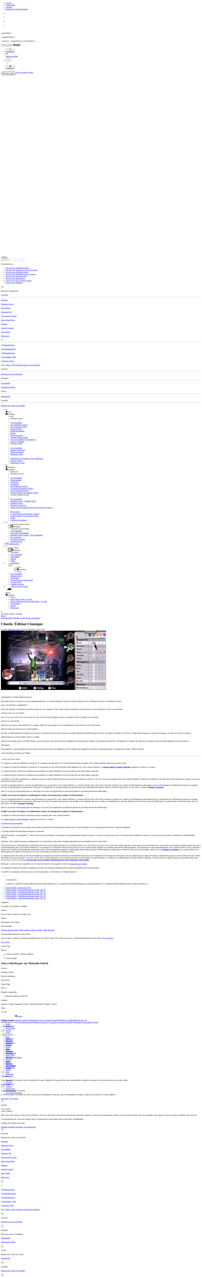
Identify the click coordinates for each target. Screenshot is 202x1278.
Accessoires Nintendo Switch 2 (21, 489)
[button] (103, 412)
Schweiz (9, 1082)
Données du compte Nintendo (17, 9)
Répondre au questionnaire (26, 1127)
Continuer (10, 1084)
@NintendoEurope (8, 353)
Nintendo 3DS (6, 312)
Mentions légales (26, 1022)
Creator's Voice (16, 582)
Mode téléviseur (49, 930)
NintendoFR (5, 383)
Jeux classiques (16, 537)
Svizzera (9, 1087)
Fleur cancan (15, 512)
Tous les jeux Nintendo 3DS (16, 276)
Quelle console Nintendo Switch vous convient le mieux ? (31, 508)
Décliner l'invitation (8, 1127)
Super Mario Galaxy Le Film (21, 599)
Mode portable (24, 930)
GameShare (14, 484)
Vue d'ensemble (16, 423)
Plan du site (14, 608)
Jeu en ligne (5, 942)
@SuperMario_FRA (8, 357)
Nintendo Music (16, 541)
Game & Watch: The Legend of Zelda (24, 516)
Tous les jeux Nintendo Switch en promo (21, 274)
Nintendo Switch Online (78, 864)
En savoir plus (108, 938)
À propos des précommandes (11, 823)
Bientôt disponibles (17, 431)
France (8, 1033)
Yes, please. (14, 1099)
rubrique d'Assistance (171, 850)
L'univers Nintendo (17, 442)
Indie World (14, 578)
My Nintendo (15, 604)
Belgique (9, 1041)
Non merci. (5, 1099)
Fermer (3, 1084)
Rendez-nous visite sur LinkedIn (13, 406)
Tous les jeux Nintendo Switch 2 (18, 268)
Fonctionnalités (16, 480)
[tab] (101, 1016)
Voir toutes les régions (14, 1057)
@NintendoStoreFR (8, 349)
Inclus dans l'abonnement (19, 533)
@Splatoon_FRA (7, 361)
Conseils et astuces (17, 584)
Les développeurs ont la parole (21, 580)
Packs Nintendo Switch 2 (19, 491)
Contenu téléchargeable (19, 437)
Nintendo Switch (7, 304)
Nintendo (4, 300)
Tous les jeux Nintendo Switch (17, 272)
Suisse (8, 1062)
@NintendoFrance (8, 345)
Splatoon (4, 324)
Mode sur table (36, 930)
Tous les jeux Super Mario (15, 278)
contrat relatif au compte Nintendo (116, 767)
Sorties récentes (16, 429)
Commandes (10, 5)
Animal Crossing (7, 328)
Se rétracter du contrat (57, 1022)
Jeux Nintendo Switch (18, 427)
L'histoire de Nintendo (18, 520)
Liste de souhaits (16, 461)
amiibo (12, 518)
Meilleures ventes (16, 454)
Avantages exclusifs (17, 539)
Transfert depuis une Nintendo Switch (24, 493)
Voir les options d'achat (24, 72)
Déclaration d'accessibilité (82, 1022)
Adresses (9, 7)
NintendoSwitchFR (8, 387)
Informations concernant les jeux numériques (26, 459)
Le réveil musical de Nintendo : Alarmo (24, 514)
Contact (95, 1022)
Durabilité (68, 1022)
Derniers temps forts (17, 450)
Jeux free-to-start (16, 435)
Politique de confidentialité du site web (72, 1020)
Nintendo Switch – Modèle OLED (23, 501)
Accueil (8, 3)
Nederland (9, 1074)
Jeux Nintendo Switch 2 (19, 425)
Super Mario (5, 332)
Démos (13, 433)
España (8, 1031)
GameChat (14, 482)
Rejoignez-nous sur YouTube (11, 374)
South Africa (10, 1055)
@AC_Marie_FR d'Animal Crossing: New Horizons (20, 365)
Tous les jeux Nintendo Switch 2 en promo (21, 270)
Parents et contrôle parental (11, 1020)
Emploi (13, 606)
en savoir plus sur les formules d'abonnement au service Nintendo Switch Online (57, 860)
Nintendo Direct (16, 576)
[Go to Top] (101, 612)
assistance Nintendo (156, 787)
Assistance (25, 1020)
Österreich (9, 1076)
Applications (15, 557)
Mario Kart (5, 336)
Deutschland (10, 1028)
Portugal (9, 1057)
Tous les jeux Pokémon (14, 283)
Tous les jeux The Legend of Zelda (18, 281)
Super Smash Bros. (8, 320)
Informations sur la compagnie (40, 1020)
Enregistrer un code (17, 463)
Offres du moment (17, 452)
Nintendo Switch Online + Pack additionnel (26, 535)
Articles (13, 559)
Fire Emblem (6, 308)
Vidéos (12, 561)
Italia (7, 1037)
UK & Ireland (11, 1066)
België (8, 1024)
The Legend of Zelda (9, 316)
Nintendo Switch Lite (18, 505)
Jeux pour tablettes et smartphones (22, 440)
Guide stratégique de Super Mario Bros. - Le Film (28, 601)
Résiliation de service (40, 1022)
